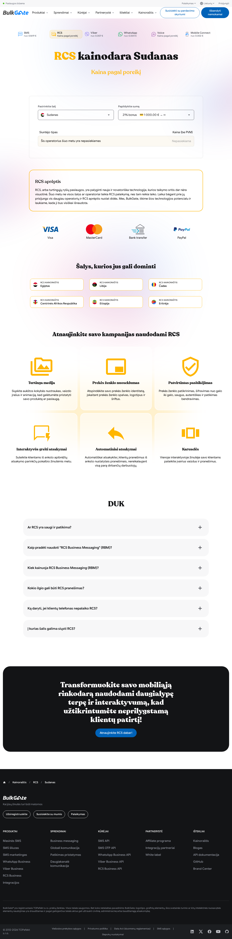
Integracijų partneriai (160, 848)
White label (153, 855)
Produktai (38, 12)
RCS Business (12, 875)
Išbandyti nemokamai (215, 12)
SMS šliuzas (11, 848)
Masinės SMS (12, 841)
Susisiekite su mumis (49, 814)
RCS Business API (110, 869)
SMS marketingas (15, 855)
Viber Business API (111, 862)
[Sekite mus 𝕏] (201, 931)
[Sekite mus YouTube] (218, 931)
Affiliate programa (158, 841)
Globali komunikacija (64, 848)
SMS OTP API (107, 848)
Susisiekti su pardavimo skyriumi (179, 12)
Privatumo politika (98, 928)
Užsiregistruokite (16, 814)
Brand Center (202, 869)
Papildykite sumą (128, 106)
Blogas (197, 848)
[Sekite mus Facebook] (209, 931)
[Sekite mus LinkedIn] (192, 931)
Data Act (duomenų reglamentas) (132, 928)
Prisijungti (224, 3)
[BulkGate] (15, 12)
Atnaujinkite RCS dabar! (116, 733)
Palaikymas (188, 3)
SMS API (103, 841)
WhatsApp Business (16, 862)
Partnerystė (103, 12)
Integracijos (11, 883)
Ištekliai (125, 12)
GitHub (198, 862)
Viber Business (13, 869)
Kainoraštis (146, 12)
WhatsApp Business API (114, 855)
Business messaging (64, 841)
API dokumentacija (206, 855)
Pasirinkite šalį (47, 106)
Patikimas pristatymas (65, 855)
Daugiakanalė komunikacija (59, 864)
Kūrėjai (82, 12)
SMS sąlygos (163, 928)
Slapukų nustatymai (113, 934)
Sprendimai (61, 12)
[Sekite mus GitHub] (227, 931)
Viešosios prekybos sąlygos (66, 928)
